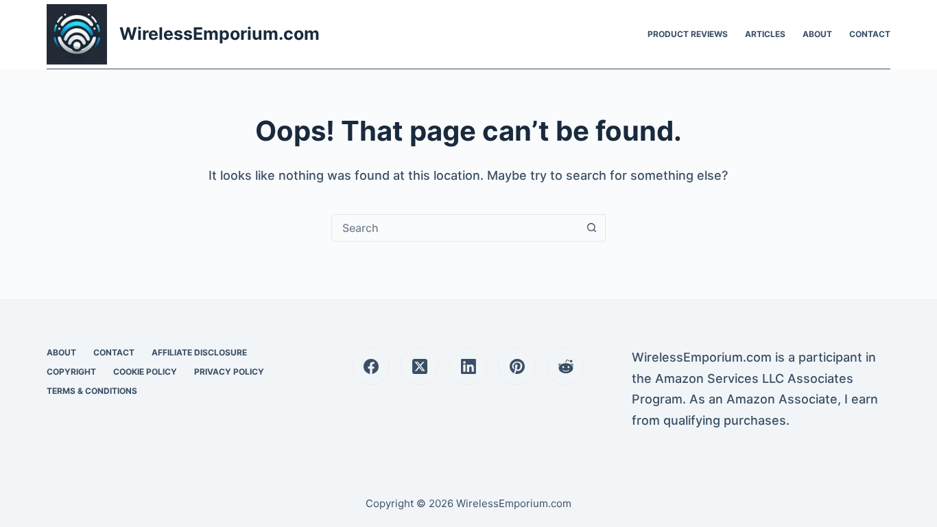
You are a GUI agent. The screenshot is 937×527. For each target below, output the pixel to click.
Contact (869, 34)
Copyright (71, 371)
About (817, 34)
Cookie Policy (145, 371)
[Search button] (592, 228)
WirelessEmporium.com (219, 33)
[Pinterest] (517, 366)
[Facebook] (371, 366)
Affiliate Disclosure (199, 352)
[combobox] (455, 228)
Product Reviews (688, 34)
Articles (765, 34)
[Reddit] (565, 366)
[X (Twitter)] (419, 366)
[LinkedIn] (468, 366)
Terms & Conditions (92, 391)
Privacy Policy (229, 371)
